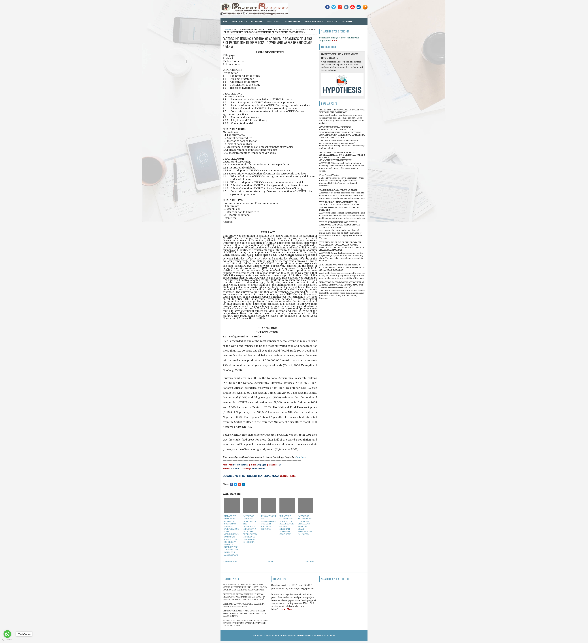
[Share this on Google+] (239, 484)
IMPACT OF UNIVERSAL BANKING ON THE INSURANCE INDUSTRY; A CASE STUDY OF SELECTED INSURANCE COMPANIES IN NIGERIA (250, 529)
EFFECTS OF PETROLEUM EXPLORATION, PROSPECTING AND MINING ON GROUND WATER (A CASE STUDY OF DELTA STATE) (244, 597)
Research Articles (292, 21)
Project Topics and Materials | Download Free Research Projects (303, 635)
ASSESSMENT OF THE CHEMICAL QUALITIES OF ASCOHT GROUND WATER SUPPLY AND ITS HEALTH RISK (245, 623)
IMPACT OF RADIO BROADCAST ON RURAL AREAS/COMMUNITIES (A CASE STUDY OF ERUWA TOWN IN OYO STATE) (341, 285)
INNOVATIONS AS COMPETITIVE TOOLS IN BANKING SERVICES (268, 522)
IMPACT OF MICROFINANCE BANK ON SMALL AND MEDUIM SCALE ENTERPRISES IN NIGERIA (305, 525)
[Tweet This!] (235, 484)
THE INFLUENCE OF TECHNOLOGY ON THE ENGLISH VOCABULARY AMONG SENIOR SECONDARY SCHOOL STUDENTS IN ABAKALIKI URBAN (341, 246)
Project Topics (239, 21)
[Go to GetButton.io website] (7, 640)
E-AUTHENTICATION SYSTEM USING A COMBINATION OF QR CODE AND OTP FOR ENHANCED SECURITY (342, 267)
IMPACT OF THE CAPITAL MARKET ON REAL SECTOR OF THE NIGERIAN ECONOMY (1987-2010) (286, 525)
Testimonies (347, 21)
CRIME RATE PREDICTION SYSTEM (338, 190)
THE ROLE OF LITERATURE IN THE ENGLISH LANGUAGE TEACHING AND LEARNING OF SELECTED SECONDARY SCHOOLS (340, 206)
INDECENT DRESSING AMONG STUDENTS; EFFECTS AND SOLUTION (342, 111)
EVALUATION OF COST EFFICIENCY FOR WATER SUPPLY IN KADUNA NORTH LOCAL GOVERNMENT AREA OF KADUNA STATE (245, 587)
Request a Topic (273, 21)
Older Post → (310, 561)
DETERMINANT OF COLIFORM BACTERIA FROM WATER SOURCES (243, 605)
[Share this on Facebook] (231, 484)
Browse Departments (314, 21)
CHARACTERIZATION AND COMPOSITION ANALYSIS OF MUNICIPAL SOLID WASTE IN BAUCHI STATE (244, 613)
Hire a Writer (256, 21)
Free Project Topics (329, 175)
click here (300, 456)
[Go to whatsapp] (7, 634)
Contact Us (332, 21)
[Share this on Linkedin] (243, 484)
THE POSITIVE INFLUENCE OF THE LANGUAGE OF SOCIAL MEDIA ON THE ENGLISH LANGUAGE (339, 225)
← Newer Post (230, 561)
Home (225, 21)
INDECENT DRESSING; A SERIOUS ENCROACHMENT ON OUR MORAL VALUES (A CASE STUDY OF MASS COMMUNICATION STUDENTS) (342, 156)
